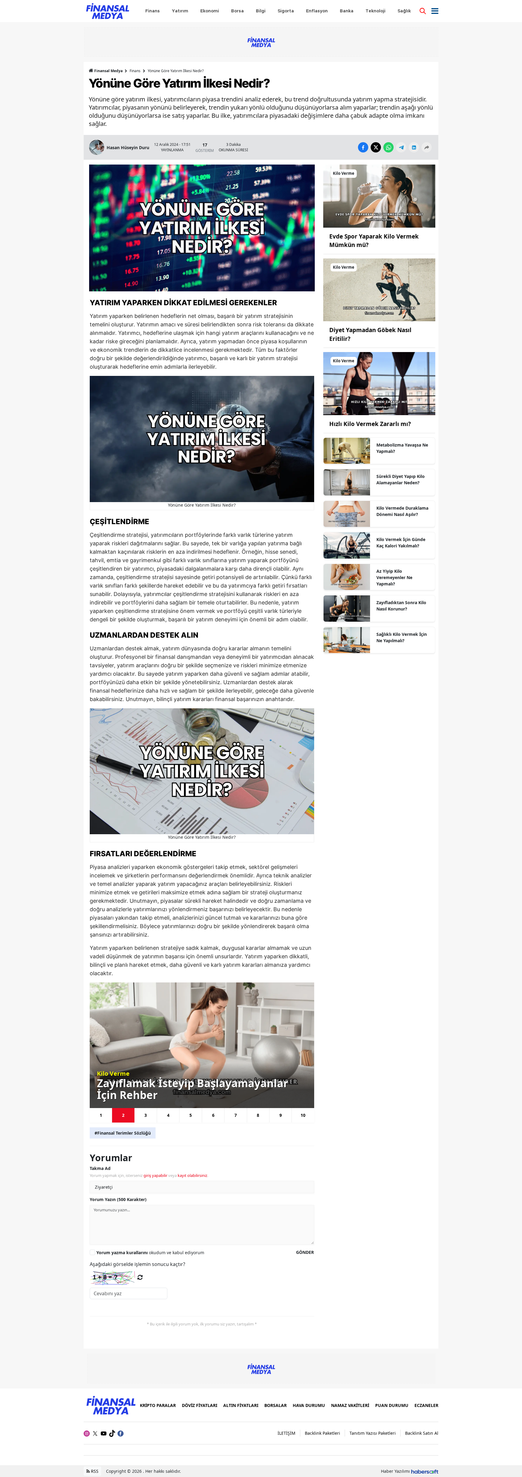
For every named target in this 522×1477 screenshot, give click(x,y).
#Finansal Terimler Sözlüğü (123, 1133)
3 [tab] (145, 1115)
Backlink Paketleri (322, 1433)
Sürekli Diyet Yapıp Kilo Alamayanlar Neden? (400, 479)
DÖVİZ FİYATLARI (199, 1405)
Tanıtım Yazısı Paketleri (373, 1433)
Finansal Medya (108, 70)
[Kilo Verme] (379, 195)
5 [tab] (190, 1115)
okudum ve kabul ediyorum (150, 1252)
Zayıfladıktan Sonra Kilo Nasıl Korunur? (401, 606)
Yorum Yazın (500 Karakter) (118, 1199)
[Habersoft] (424, 1471)
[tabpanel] (202, 1045)
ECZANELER (426, 1405)
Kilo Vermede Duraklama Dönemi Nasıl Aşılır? (402, 511)
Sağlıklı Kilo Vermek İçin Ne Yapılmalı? (401, 637)
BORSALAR (275, 1405)
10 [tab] (303, 1115)
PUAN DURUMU (391, 1405)
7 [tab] (235, 1115)
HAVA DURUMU (309, 1405)
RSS (94, 1471)
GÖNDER (305, 1252)
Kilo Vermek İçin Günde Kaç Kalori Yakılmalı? (400, 543)
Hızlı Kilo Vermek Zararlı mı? (370, 424)
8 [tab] (258, 1115)
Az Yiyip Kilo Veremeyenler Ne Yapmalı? (394, 577)
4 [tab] (168, 1115)
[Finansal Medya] (110, 1404)
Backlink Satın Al (421, 1433)
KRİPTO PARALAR (158, 1405)
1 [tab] (101, 1115)
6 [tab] (213, 1115)
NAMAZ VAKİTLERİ (350, 1405)
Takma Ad (100, 1168)
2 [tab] (123, 1115)
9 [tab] (280, 1115)
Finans (135, 70)
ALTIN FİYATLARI (240, 1405)
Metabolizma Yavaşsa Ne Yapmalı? (402, 448)
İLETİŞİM (286, 1433)
